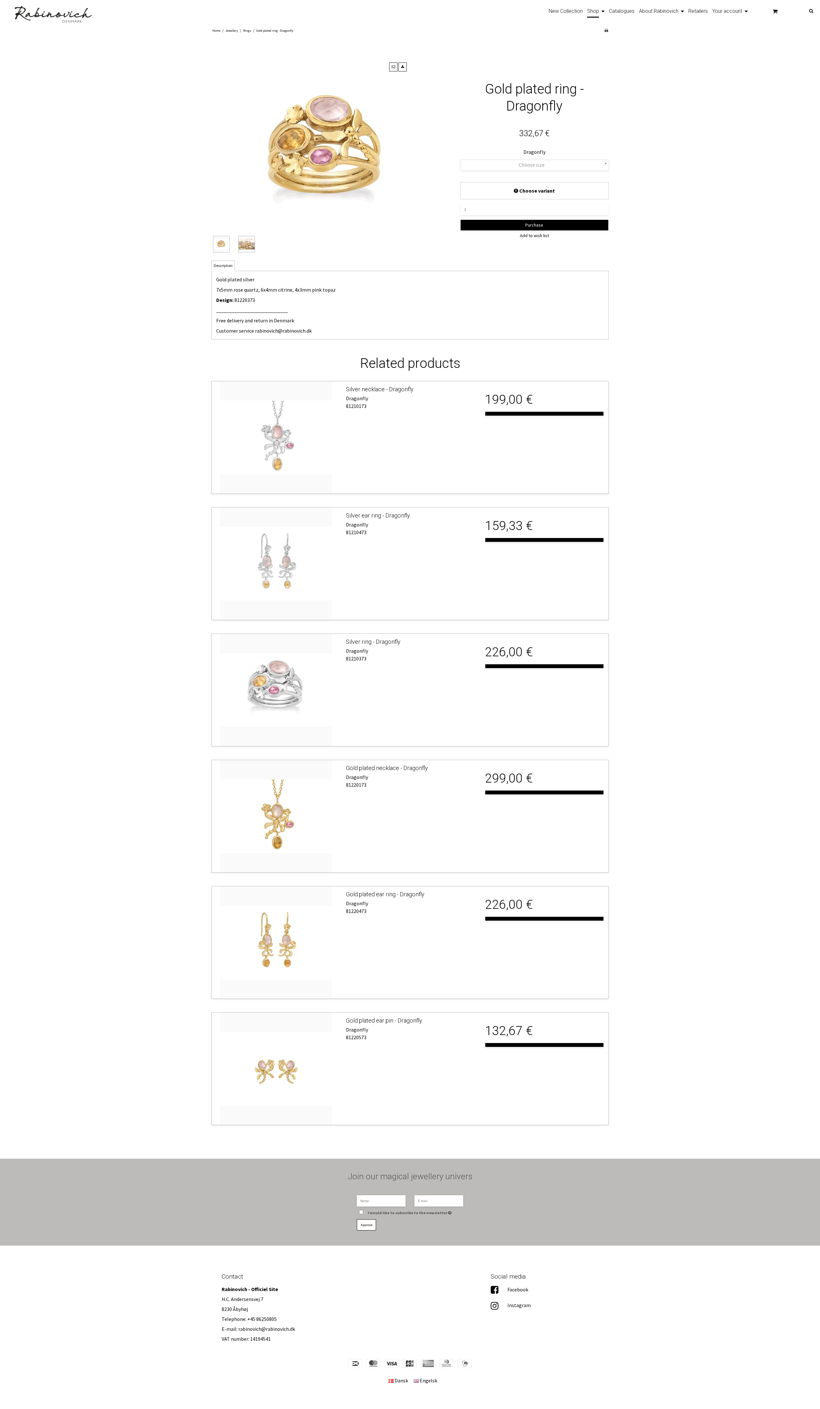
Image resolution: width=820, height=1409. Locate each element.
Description (223, 265)
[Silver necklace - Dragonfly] (276, 437)
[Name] (381, 1200)
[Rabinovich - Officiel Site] (49, 12)
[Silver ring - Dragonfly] (276, 690)
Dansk (401, 1380)
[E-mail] (438, 1200)
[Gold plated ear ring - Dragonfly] (276, 942)
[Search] (803, 10)
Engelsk (428, 1380)
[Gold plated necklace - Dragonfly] (276, 816)
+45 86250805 (262, 1319)
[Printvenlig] (606, 30)
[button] (393, 66)
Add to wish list (534, 235)
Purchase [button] (534, 225)
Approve (367, 1225)
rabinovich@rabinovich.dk (283, 330)
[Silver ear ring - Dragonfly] (276, 564)
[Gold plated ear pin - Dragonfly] (276, 1069)
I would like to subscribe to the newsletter (412, 1210)
